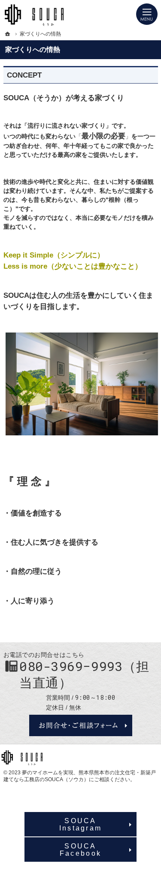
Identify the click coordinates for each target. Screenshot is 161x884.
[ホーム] (7, 34)
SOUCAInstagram (80, 824)
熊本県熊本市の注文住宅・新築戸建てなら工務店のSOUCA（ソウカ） (79, 776)
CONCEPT (24, 75)
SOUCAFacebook (80, 849)
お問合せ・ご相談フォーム (80, 725)
